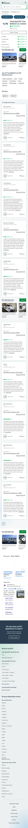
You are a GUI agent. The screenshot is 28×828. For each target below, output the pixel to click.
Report (23, 137)
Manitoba (4, 771)
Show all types (5, 684)
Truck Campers (5, 669)
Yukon (3, 796)
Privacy (14, 819)
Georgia (4, 731)
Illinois (3, 737)
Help (14, 807)
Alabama (4, 702)
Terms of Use (14, 816)
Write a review (14, 32)
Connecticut (5, 720)
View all (23, 49)
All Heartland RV (19, 17)
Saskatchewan (5, 791)
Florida (3, 728)
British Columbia (6, 768)
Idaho (3, 734)
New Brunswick (5, 773)
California (4, 714)
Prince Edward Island (7, 785)
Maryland (4, 757)
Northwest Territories (7, 793)
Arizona (4, 708)
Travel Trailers (5, 678)
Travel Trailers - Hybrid (7, 675)
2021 (3, 654)
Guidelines (14, 810)
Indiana (3, 740)
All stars (13, 95)
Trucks (3, 666)
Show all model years (7, 657)
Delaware (4, 723)
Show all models (6, 690)
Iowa (3, 743)
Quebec (4, 788)
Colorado (4, 717)
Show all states (6, 759)
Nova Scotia (5, 779)
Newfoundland (5, 776)
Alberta (4, 765)
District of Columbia (7, 726)
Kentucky (4, 749)
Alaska (3, 705)
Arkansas (4, 711)
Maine (3, 755)
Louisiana (4, 752)
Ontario (4, 782)
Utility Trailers (5, 663)
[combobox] (14, 7)
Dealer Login (14, 813)
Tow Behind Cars (6, 17)
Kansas (3, 746)
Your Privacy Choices (14, 823)
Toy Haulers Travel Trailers (8, 681)
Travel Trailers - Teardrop (8, 672)
